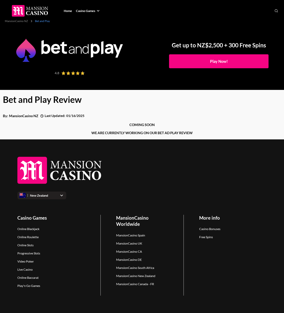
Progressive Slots (28, 253)
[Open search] (276, 11)
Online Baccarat (28, 277)
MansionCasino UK (129, 243)
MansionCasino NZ (16, 21)
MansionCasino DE (129, 259)
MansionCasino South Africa (135, 268)
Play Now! (219, 61)
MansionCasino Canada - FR (135, 284)
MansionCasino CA (129, 251)
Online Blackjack (28, 229)
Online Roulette (28, 237)
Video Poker (25, 261)
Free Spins (206, 237)
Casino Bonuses (209, 229)
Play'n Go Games (28, 285)
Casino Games (32, 218)
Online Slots (25, 245)
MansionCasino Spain (130, 235)
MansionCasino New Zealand (135, 276)
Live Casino (25, 269)
